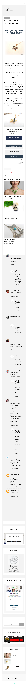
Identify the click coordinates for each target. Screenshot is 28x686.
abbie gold (13, 370)
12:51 (19, 290)
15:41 (13, 475)
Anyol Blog (13, 290)
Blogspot (15, 683)
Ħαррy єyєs (13, 316)
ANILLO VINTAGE (16, 654)
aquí (14, 107)
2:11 (18, 490)
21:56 (20, 456)
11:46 (13, 256)
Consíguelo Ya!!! (14, 156)
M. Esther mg (14, 456)
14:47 (18, 303)
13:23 (19, 316)
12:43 (18, 359)
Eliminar (17, 267)
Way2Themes (16, 682)
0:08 (19, 370)
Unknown (13, 490)
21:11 (13, 341)
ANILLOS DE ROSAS (16, 660)
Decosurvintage (14, 254)
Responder (12, 267)
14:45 (18, 274)
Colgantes (7, 168)
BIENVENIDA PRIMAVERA (12, 196)
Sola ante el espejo (15, 339)
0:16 (15, 400)
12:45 (18, 432)
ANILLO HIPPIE (15, 666)
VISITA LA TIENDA (14, 146)
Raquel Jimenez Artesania (17, 272)
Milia (11, 400)
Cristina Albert (14, 474)
